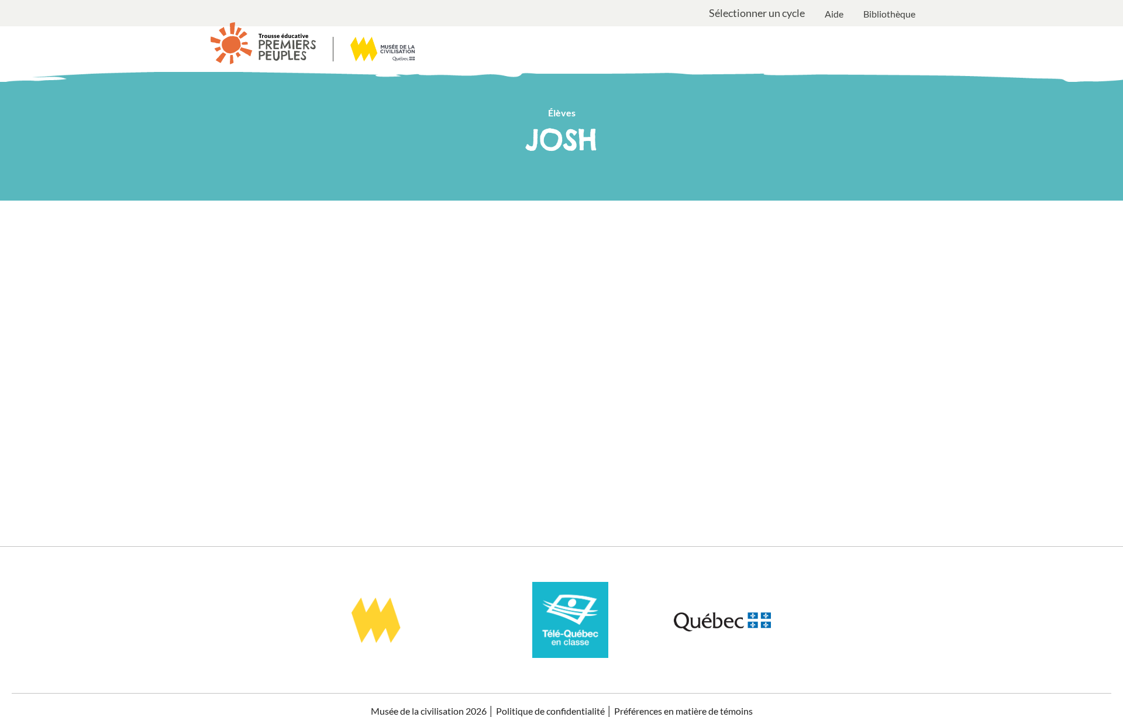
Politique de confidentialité (550, 710)
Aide (834, 13)
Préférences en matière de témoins (683, 710)
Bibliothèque (889, 13)
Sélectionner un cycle (757, 13)
